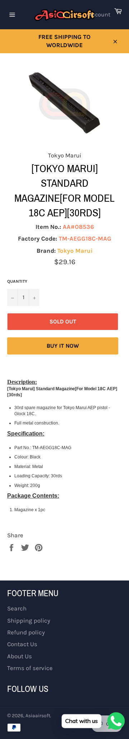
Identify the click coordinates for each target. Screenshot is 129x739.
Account (99, 14)
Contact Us (22, 644)
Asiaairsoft (37, 715)
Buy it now (63, 345)
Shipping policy (28, 620)
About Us (19, 656)
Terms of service (30, 668)
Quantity (17, 281)
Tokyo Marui (75, 250)
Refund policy (26, 632)
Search (17, 608)
